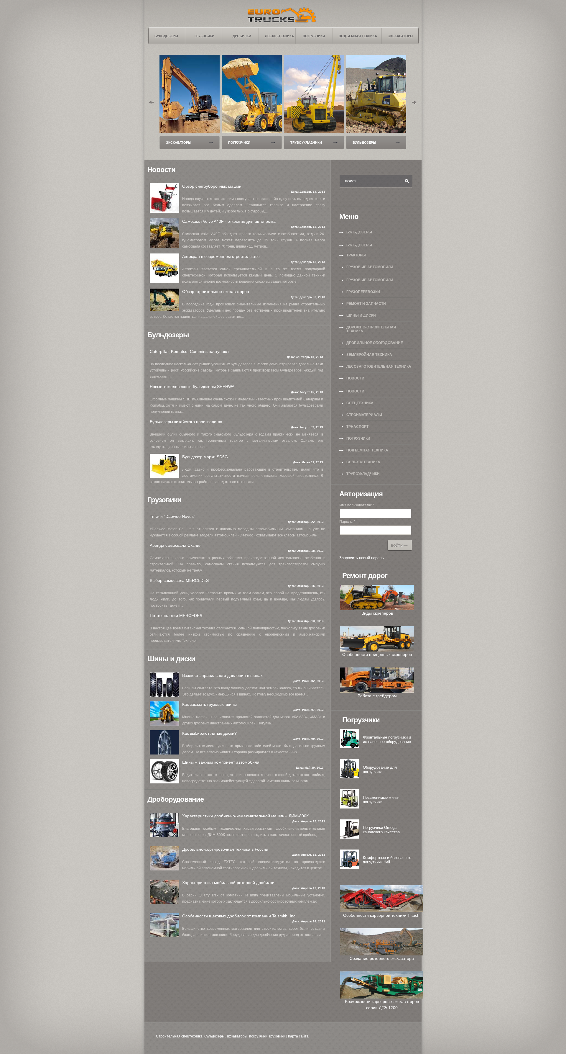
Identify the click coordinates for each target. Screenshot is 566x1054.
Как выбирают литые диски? (209, 733)
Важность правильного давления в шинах (222, 675)
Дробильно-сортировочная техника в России (225, 849)
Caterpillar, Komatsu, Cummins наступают (189, 351)
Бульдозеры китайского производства (186, 421)
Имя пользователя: (356, 505)
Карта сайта (298, 1036)
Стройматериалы (364, 415)
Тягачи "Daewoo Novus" (172, 516)
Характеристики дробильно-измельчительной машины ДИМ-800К (245, 816)
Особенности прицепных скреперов (377, 654)
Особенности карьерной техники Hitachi (381, 915)
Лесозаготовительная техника (378, 366)
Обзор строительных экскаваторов (215, 291)
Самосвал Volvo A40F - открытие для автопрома (229, 221)
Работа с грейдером (377, 695)
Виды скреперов (377, 613)
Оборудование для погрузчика (380, 769)
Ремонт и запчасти (366, 304)
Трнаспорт (357, 427)
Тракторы (356, 255)
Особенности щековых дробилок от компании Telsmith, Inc (238, 916)
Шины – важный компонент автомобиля (220, 762)
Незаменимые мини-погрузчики (381, 799)
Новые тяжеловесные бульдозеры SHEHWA (192, 386)
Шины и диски (361, 315)
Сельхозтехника (363, 462)
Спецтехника (360, 403)
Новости (355, 378)
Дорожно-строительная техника (371, 329)
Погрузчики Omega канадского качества (381, 829)
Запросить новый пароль (361, 558)
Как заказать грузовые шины (209, 704)
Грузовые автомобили (369, 267)
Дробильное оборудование (374, 343)
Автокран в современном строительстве (221, 256)
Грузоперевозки (363, 292)
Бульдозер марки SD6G (205, 456)
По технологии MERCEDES (176, 615)
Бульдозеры (364, 142)
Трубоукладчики (306, 142)
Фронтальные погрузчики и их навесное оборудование (387, 739)
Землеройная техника (369, 355)
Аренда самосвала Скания (176, 545)
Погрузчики (239, 142)
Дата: (295, 191)
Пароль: (347, 522)
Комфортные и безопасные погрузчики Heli (387, 859)
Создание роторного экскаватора (382, 958)
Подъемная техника (367, 450)
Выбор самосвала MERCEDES (179, 580)
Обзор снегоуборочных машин (211, 186)
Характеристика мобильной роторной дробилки (228, 882)
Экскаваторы (178, 142)
